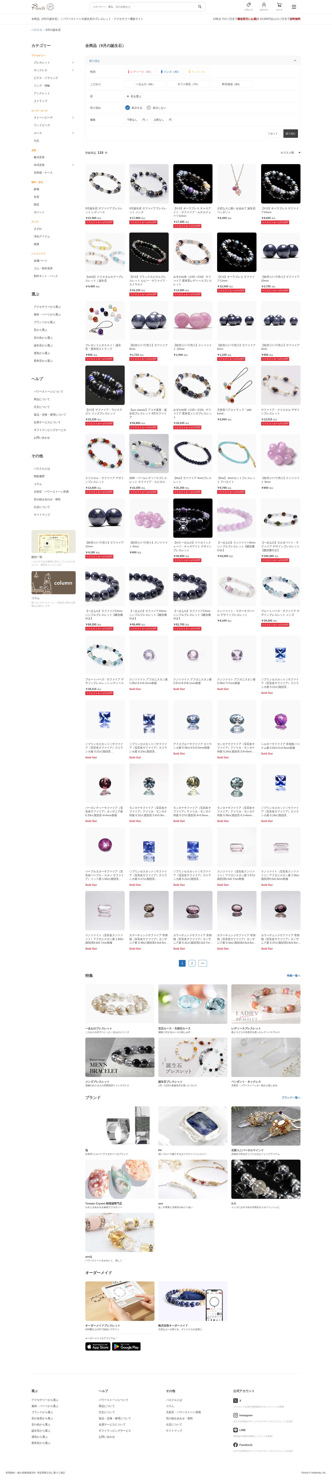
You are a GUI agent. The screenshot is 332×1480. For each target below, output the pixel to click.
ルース (38, 133)
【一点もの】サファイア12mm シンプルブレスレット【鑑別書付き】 (104, 614)
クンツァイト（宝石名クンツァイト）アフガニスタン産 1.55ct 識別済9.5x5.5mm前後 (280, 875)
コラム (38, 483)
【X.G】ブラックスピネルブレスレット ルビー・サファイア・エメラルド (148, 280)
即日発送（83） (231, 84)
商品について (42, 399)
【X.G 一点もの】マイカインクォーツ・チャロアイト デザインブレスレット (192, 546)
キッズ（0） (198, 71)
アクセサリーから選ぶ (47, 306)
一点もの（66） (145, 84)
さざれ (38, 228)
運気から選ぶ (42, 353)
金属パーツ (40, 260)
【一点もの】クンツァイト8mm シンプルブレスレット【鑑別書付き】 (236, 546)
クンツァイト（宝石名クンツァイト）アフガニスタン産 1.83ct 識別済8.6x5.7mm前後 (104, 939)
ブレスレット (42, 62)
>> (202, 963)
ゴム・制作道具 (43, 268)
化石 (36, 196)
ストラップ (40, 100)
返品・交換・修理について (50, 414)
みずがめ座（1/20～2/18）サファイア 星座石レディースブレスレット (192, 280)
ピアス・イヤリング (46, 77)
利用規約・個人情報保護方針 (21, 1472)
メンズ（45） (172, 71)
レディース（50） (142, 71)
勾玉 (36, 140)
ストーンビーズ (43, 117)
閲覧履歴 (39, 476)
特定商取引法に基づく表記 (51, 1472)
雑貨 (36, 244)
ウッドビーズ (42, 125)
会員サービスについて (47, 422)
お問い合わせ (42, 437)
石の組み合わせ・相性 (47, 499)
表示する (137, 107)
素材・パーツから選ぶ (47, 314)
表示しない (159, 107)
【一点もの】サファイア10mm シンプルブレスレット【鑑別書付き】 (148, 614)
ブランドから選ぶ (44, 322)
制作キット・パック (46, 276)
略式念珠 (39, 157)
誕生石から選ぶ (43, 345)
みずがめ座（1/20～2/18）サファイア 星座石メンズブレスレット (192, 413)
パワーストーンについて (48, 391)
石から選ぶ (40, 329)
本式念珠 (39, 164)
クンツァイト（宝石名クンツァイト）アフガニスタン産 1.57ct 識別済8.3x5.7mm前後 (236, 875)
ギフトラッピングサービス (50, 429)
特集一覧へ (293, 975)
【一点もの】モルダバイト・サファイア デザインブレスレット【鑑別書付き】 (280, 546)
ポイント (39, 212)
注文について (42, 406)
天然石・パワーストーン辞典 (51, 491)
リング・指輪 (42, 85)
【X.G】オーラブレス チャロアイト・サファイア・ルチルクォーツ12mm (192, 212)
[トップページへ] (43, 9)
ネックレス (40, 70)
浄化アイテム (42, 236)
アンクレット (42, 93)
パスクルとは (42, 468)
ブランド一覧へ (291, 1097)
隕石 (36, 204)
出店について (42, 507)
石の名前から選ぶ (42, 1418)
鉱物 (36, 189)
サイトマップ (42, 514)
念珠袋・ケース (43, 172)
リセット (273, 133)
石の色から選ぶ (43, 337)
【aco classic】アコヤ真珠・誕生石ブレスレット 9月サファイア (148, 413)
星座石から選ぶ (43, 360)
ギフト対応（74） (188, 84)
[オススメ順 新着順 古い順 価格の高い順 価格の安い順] (290, 152)
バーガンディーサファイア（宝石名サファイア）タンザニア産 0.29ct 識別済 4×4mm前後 (104, 811)
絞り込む (94, 60)
